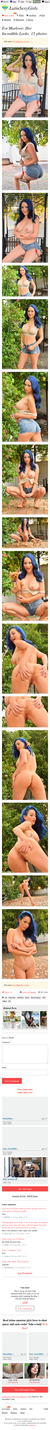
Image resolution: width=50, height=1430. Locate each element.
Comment (6, 1042)
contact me (32, 1425)
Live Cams (9, 15)
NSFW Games (32, 1196)
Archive (32, 15)
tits (9, 1001)
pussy (27, 997)
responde (5, 1264)
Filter (21, 15)
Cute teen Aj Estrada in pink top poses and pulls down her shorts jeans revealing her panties (24, 1209)
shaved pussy (36, 997)
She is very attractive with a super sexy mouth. (19, 1230)
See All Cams (25, 1188)
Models (7, 19)
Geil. (4, 1253)
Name (4, 1067)
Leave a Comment (29, 992)
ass (6, 997)
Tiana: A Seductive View (11, 1250)
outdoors (20, 997)
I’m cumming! (25, 1308)
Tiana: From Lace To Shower (13, 1239)
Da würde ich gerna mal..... (12, 1242)
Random (20, 19)
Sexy (4, 1214)
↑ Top (45, 1408)
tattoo (5, 1001)
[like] (3, 992)
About (30, 19)
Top (43, 15)
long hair (12, 997)
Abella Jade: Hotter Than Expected (15, 1261)
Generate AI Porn (19, 1196)
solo (43, 997)
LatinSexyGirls (23, 8)
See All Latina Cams (25, 1389)
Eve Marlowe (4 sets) (21, 41)
